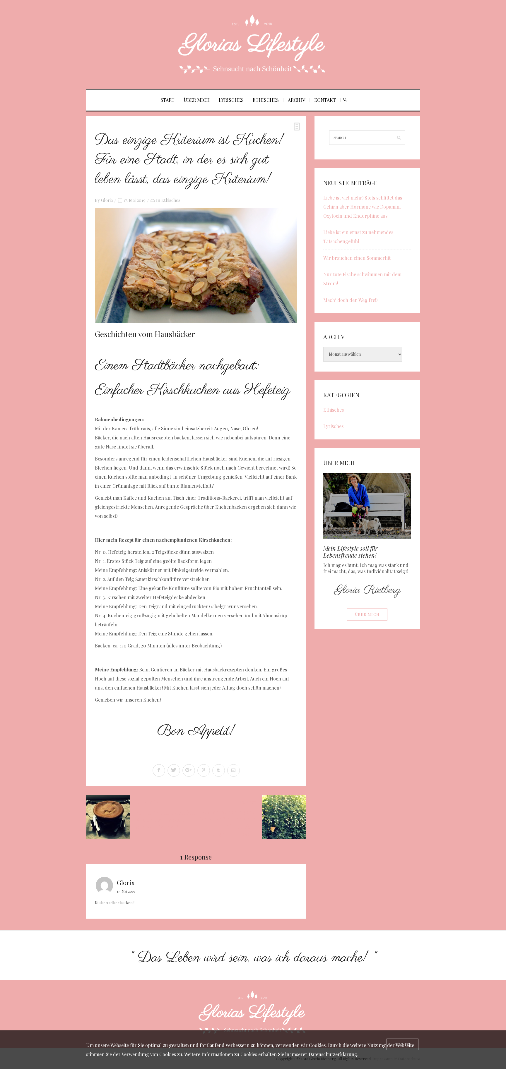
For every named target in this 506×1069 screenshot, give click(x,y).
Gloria (107, 200)
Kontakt (325, 100)
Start (167, 100)
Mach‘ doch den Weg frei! (350, 300)
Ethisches (266, 100)
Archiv (296, 100)
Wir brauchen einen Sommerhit (357, 258)
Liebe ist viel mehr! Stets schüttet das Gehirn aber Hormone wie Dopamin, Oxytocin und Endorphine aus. (362, 207)
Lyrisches (231, 100)
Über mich (197, 100)
